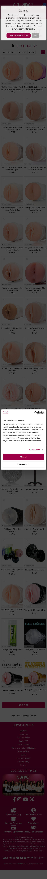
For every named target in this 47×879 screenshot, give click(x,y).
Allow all (23, 457)
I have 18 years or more (18, 35)
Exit (35, 35)
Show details (34, 450)
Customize (22, 464)
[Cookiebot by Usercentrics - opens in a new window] (34, 412)
